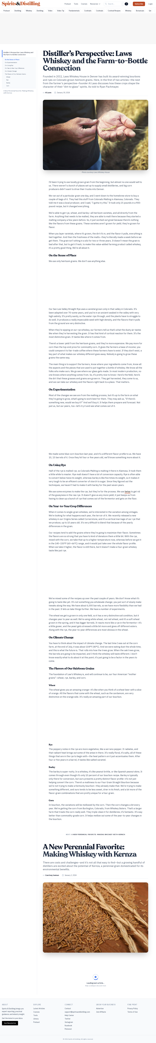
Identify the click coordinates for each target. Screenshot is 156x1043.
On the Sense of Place (12, 59)
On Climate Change (11, 71)
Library (36, 1019)
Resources (94, 4)
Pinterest (68, 1029)
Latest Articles (39, 1008)
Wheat (8, 77)
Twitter (67, 1019)
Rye (7, 80)
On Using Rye (9, 65)
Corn (7, 86)
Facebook (68, 1025)
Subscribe (139, 4)
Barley (8, 83)
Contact (68, 1008)
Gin (150, 11)
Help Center (69, 1015)
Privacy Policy (132, 1008)
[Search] (126, 3)
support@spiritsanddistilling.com (77, 1012)
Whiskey (29, 11)
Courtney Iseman (52, 875)
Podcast (68, 4)
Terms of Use (132, 1012)
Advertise (100, 1008)
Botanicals (140, 11)
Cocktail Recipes (114, 11)
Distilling (18, 11)
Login (150, 4)
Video (50, 11)
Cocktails (87, 11)
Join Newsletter (10, 1023)
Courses (84, 4)
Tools (76, 4)
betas (127, 491)
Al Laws (48, 92)
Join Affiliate (101, 1012)
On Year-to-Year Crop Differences (14, 68)
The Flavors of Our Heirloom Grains (15, 74)
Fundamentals (74, 11)
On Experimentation (11, 62)
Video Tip (60, 11)
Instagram (69, 1022)
